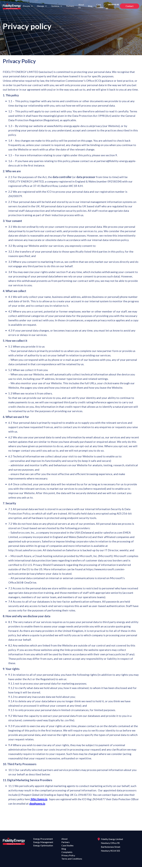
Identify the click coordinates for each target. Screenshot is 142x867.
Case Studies (99, 6)
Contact (129, 6)
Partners (70, 6)
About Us (81, 6)
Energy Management (43, 842)
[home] (12, 6)
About (64, 838)
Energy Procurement (43, 838)
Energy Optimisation (43, 845)
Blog (90, 6)
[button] (27, 6)
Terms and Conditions (71, 858)
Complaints (66, 852)
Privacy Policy (68, 855)
